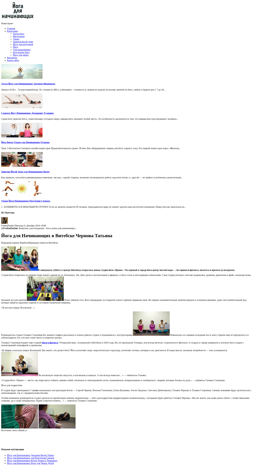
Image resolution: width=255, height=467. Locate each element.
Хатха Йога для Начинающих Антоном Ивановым (28, 84)
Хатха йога (18, 33)
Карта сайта (13, 60)
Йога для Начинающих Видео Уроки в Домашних (32, 460)
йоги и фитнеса (50, 342)
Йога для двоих (21, 55)
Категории (12, 31)
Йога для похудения (23, 44)
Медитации (19, 36)
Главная (11, 28)
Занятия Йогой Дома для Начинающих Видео (25, 171)
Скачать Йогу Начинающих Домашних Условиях (27, 113)
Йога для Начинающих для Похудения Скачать (30, 458)
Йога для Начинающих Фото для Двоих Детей (30, 463)
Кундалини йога (21, 52)
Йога (15, 47)
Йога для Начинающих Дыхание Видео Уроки (30, 455)
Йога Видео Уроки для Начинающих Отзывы (25, 142)
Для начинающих (22, 49)
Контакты (12, 57)
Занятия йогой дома (23, 41)
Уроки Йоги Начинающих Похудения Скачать (25, 201)
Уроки (16, 39)
